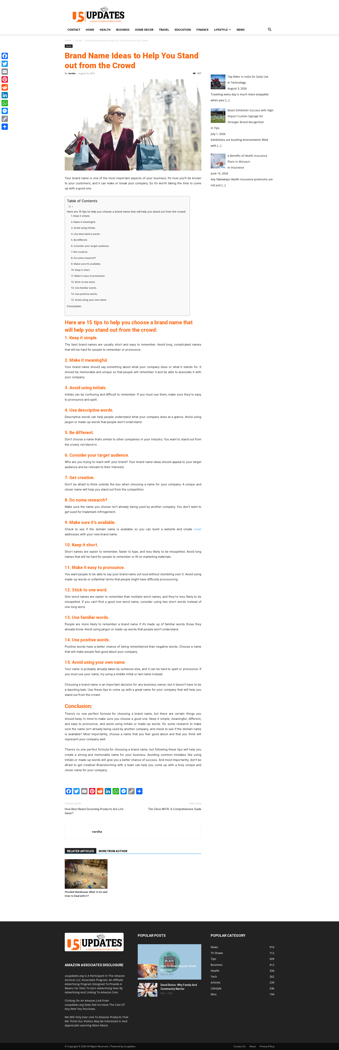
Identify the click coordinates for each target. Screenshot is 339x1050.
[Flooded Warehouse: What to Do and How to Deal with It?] (86, 874)
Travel (164, 29)
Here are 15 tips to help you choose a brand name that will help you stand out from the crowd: (126, 211)
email (197, 529)
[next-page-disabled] (73, 901)
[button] (269, 30)
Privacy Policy (267, 1046)
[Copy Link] (5, 119)
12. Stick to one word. (83, 281)
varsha (72, 73)
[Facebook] (5, 56)
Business (122, 29)
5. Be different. (79, 239)
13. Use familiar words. (84, 287)
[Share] (5, 127)
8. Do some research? (83, 257)
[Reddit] (5, 87)
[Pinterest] (5, 79)
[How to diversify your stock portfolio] (147, 971)
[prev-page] (67, 901)
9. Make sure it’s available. (86, 263)
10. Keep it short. (80, 269)
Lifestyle (221, 29)
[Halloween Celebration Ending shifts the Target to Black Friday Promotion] (169, 962)
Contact (73, 29)
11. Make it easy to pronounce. (88, 275)
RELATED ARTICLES (80, 851)
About (252, 1046)
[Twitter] (5, 64)
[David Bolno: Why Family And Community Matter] (147, 990)
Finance (202, 29)
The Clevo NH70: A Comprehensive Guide (174, 809)
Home (90, 29)
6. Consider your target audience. (90, 245)
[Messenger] (5, 111)
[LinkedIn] (5, 95)
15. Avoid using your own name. (89, 299)
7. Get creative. (79, 251)
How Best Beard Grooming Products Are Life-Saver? (94, 811)
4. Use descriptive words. (85, 233)
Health (105, 29)
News (241, 29)
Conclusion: (74, 306)
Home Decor (144, 29)
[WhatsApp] (5, 103)
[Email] (5, 72)
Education (183, 29)
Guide (78, 40)
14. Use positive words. (84, 293)
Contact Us (240, 1046)
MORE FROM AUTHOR (113, 851)
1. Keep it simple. (80, 215)
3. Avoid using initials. (83, 227)
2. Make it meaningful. (83, 221)
